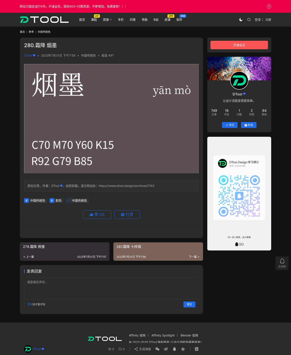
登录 (258, 19)
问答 (133, 19)
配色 (59, 200)
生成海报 (144, 349)
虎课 (167, 19)
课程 (94, 19)
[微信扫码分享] (157, 349)
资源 (106, 19)
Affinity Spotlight (163, 335)
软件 (179, 19)
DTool (28, 55)
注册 (268, 19)
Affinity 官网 (137, 335)
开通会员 (239, 45)
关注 (231, 125)
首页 (82, 19)
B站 (156, 19)
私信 (250, 125)
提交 (189, 304)
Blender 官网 (189, 335)
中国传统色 (88, 55)
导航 (145, 19)
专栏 (121, 19)
